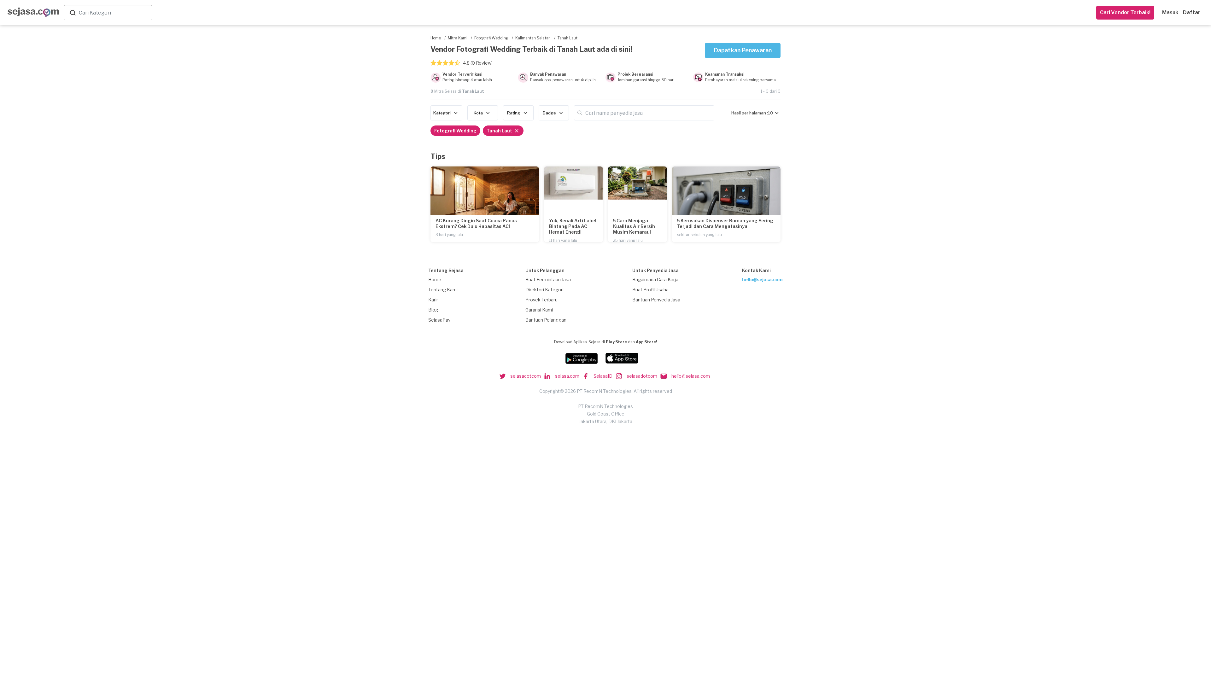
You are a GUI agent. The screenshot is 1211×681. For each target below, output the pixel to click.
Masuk (1170, 12)
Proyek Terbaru (541, 299)
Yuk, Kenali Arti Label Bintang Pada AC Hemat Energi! (572, 226)
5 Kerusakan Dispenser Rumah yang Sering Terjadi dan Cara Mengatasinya (725, 223)
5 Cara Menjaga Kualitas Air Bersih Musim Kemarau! (634, 226)
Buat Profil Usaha (650, 289)
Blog (433, 309)
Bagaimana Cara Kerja (655, 279)
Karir (433, 299)
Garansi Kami (539, 309)
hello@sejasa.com (762, 279)
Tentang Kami (443, 289)
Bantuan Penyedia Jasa (656, 299)
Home (434, 279)
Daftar (1191, 12)
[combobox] (114, 13)
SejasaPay (439, 320)
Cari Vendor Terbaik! (1125, 12)
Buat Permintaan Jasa (548, 279)
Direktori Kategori (544, 289)
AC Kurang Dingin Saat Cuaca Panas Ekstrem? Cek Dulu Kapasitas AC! (476, 223)
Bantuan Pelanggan (545, 320)
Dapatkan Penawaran (743, 50)
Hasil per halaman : (749, 112)
